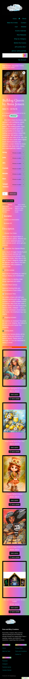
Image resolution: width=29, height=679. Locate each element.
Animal (23, 204)
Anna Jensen (15, 65)
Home (3, 65)
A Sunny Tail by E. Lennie (14, 494)
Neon (4, 179)
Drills (4, 157)
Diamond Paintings (7, 208)
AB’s (3, 163)
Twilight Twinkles (5, 185)
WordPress (13, 675)
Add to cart (13, 193)
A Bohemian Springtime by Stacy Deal (14, 388)
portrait (17, 210)
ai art (19, 204)
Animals (10, 204)
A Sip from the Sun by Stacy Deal (14, 441)
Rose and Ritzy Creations (10, 629)
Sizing (4, 152)
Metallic (5, 173)
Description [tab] (8, 216)
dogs (21, 208)
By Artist (8, 65)
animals (17, 206)
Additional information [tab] (11, 219)
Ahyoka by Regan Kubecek (15, 547)
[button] (23, 72)
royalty (16, 212)
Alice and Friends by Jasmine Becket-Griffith (14, 600)
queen (21, 210)
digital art (17, 208)
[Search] (25, 55)
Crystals (5, 168)
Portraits (4, 212)
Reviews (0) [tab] (8, 223)
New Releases (6, 210)
